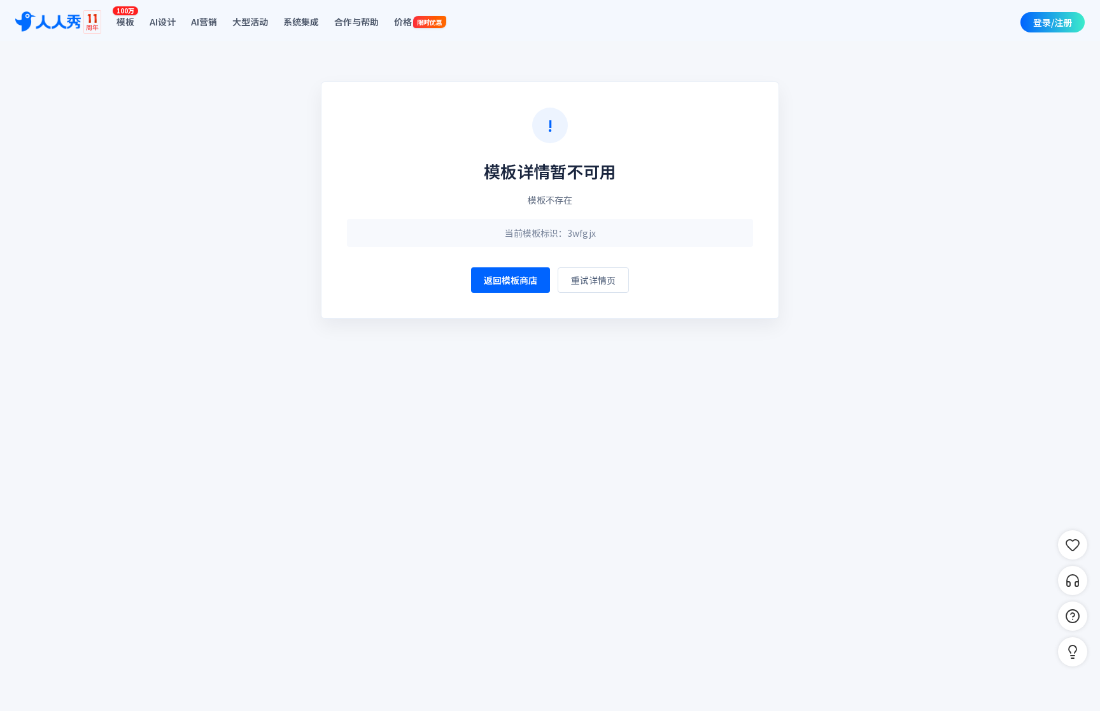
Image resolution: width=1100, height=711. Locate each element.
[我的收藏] (1072, 545)
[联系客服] (1072, 580)
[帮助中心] (1072, 616)
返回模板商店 (510, 280)
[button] (1072, 651)
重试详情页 (593, 280)
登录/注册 (1052, 22)
